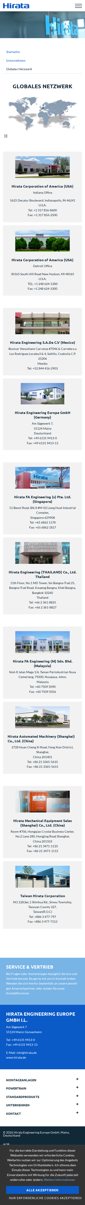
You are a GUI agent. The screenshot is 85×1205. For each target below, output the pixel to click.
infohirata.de (27, 1052)
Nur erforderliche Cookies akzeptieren (44, 1198)
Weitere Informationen (59, 1179)
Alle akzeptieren (42, 1190)
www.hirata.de (16, 1057)
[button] (71, 1080)
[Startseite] (16, 5)
